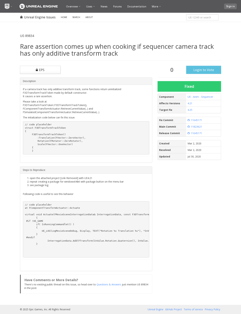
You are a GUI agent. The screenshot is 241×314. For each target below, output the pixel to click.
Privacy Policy (212, 309)
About (89, 17)
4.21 (190, 103)
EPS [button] (41, 70)
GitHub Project (173, 309)
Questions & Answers (109, 284)
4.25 (190, 109)
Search (76, 17)
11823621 (196, 126)
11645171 (196, 120)
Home (64, 17)
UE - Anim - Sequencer (200, 96)
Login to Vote (203, 70)
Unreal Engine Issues (40, 17)
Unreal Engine (155, 309)
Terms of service (193, 309)
